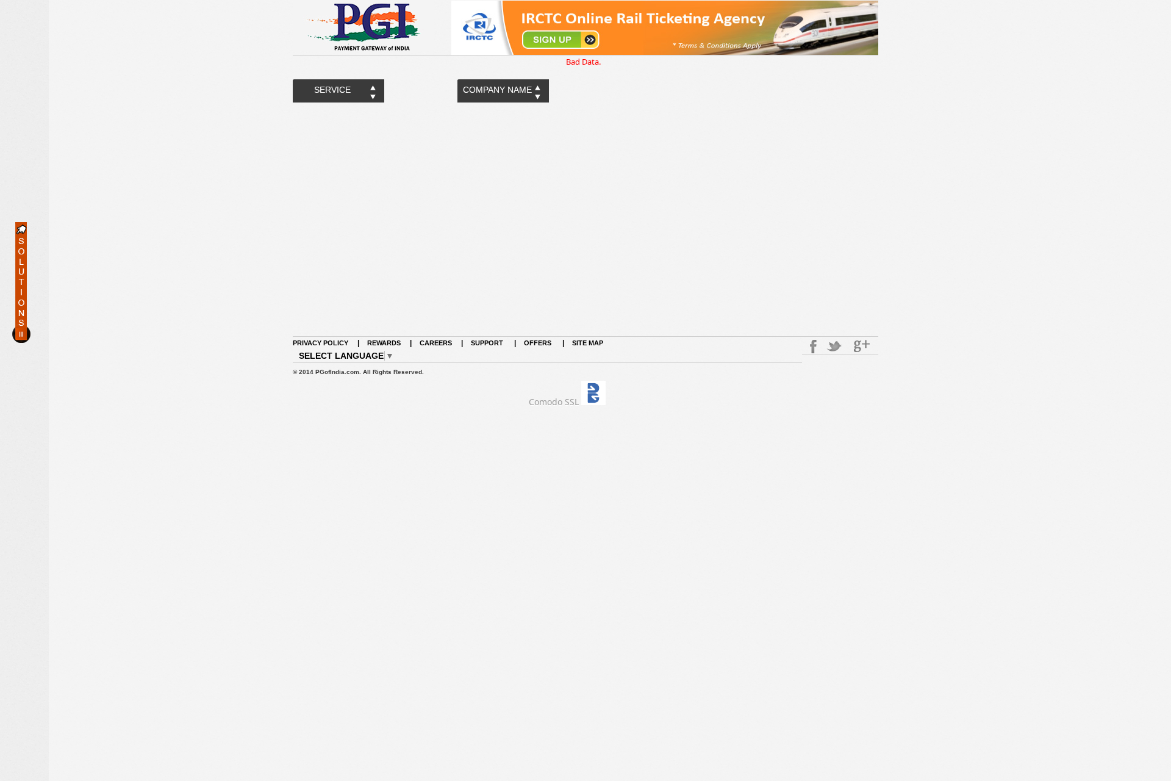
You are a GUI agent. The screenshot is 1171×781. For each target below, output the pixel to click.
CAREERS (436, 343)
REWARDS (384, 343)
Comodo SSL (554, 402)
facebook (811, 347)
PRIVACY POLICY (320, 343)
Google (863, 347)
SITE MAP (587, 343)
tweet (835, 347)
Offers (537, 343)
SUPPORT (488, 343)
